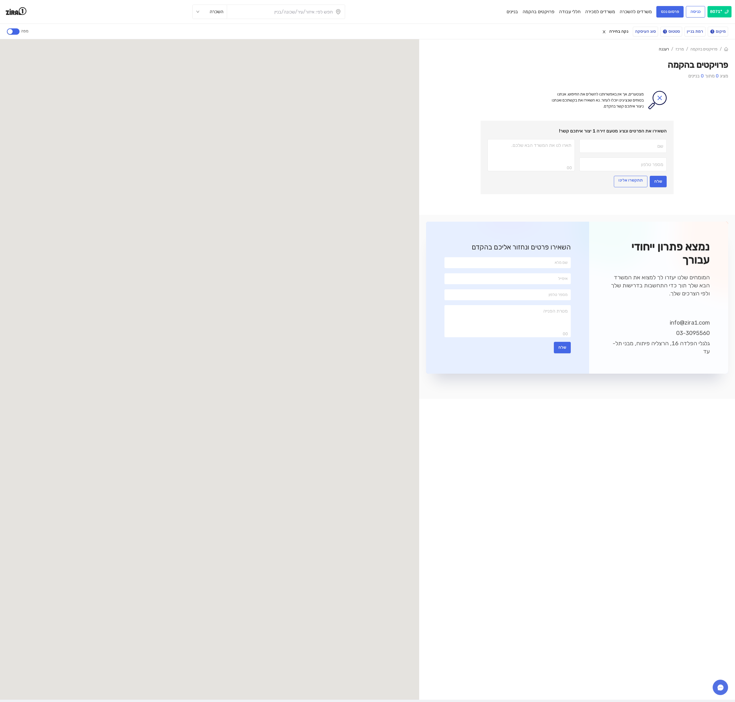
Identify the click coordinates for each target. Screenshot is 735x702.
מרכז (680, 49)
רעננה (664, 49)
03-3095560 (693, 332)
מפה (24, 31)
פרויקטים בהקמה (703, 49)
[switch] (13, 31)
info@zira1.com (690, 322)
